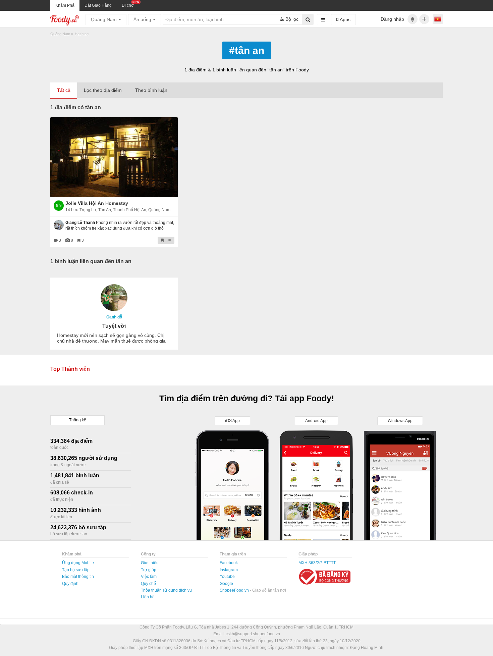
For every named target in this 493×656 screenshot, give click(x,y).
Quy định (70, 583)
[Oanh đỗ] (114, 297)
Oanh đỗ (114, 317)
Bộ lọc (291, 19)
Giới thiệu (150, 562)
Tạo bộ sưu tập (76, 570)
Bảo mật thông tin (78, 576)
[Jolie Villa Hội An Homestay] (114, 157)
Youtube (227, 576)
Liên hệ (148, 597)
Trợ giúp (148, 570)
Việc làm (149, 576)
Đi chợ (128, 5)
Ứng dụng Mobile (78, 562)
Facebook (229, 562)
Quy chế (148, 583)
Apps (344, 19)
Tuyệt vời (114, 326)
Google (226, 583)
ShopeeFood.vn (235, 590)
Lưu (167, 240)
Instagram (229, 570)
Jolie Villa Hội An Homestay (96, 203)
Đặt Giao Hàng (98, 5)
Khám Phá (64, 5)
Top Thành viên (70, 369)
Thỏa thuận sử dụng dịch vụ (166, 590)
